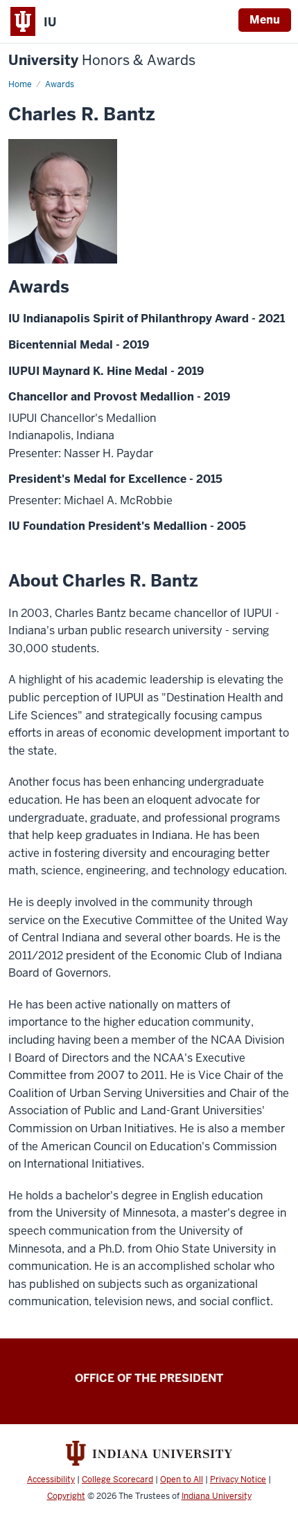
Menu (264, 19)
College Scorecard (117, 1479)
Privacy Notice (238, 1479)
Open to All (181, 1479)
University (101, 60)
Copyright (66, 1496)
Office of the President (149, 1378)
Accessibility (51, 1479)
